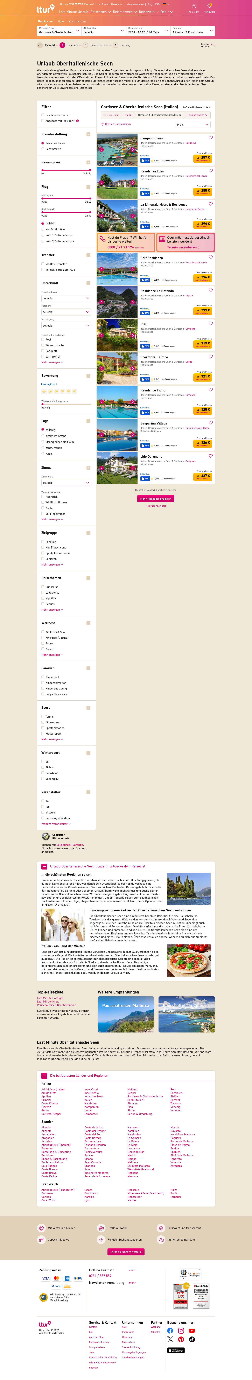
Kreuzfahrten (77, 21)
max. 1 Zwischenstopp (59, 235)
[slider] (43, 170)
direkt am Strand (56, 436)
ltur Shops (102, 4)
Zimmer (177, 28)
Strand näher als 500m (60, 442)
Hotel (61, 21)
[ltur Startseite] (46, 9)
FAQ (157, 4)
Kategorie (46, 305)
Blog (149, 4)
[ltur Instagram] (181, 1332)
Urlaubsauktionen (135, 4)
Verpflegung (47, 319)
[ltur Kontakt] (213, 45)
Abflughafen (90, 28)
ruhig (49, 454)
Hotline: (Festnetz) (77, 4)
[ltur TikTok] (192, 1341)
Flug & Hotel (46, 21)
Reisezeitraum (135, 28)
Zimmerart (47, 476)
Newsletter (117, 4)
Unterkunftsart (49, 292)
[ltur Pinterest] (181, 1341)
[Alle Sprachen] (166, 4)
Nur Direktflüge (55, 229)
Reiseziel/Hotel (47, 28)
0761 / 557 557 (100, 1276)
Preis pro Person (56, 143)
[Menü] (199, 1270)
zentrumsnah (54, 448)
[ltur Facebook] (170, 1332)
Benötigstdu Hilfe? (205, 45)
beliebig (50, 223)
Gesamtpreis (53, 149)
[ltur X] (170, 1341)
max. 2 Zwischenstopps (60, 241)
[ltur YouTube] (192, 1332)
